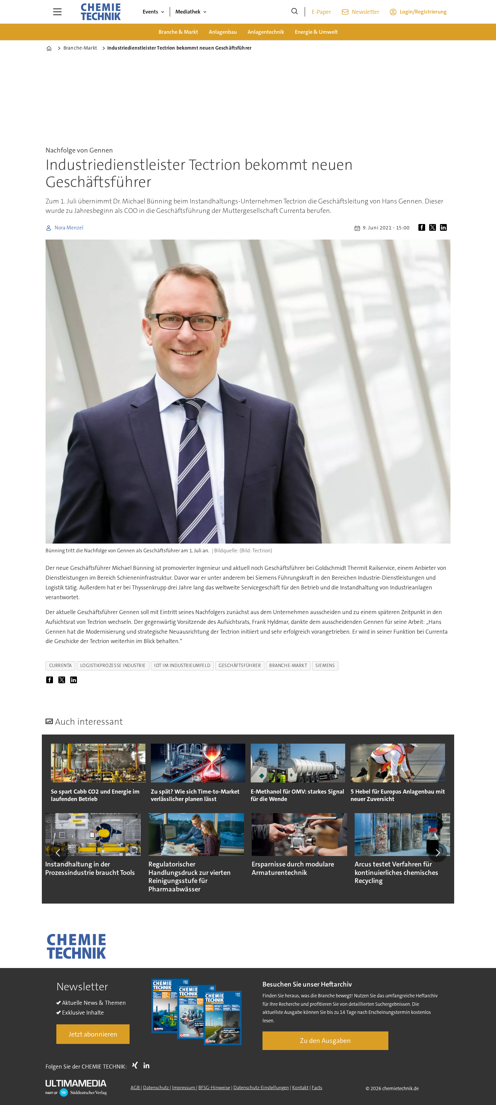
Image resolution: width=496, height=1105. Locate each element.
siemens (325, 665)
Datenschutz (156, 1087)
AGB (136, 1087)
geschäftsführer (240, 665)
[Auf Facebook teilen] (423, 228)
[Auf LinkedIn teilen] (445, 228)
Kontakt (300, 1087)
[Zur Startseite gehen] (101, 12)
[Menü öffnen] (57, 12)
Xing (137, 1065)
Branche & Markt (178, 31)
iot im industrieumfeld (182, 665)
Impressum (184, 1087)
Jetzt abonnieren (93, 1034)
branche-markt (288, 665)
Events (150, 11)
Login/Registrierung (423, 11)
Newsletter (365, 12)
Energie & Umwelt (316, 31)
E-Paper (321, 12)
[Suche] (294, 12)
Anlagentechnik (266, 31)
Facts (317, 1087)
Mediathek (187, 11)
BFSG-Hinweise (214, 1087)
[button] (58, 852)
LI (148, 1065)
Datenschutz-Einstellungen (261, 1087)
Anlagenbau (223, 31)
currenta (60, 665)
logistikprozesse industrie (113, 665)
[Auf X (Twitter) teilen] (434, 228)
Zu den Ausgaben (325, 1040)
